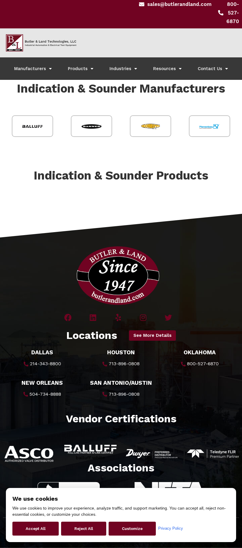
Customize (132, 528)
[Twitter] (168, 317)
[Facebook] (68, 317)
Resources (164, 68)
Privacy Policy (170, 528)
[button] (152, 335)
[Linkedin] (93, 317)
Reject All (83, 528)
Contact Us (210, 68)
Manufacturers (30, 68)
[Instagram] (143, 317)
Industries (120, 68)
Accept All (35, 528)
